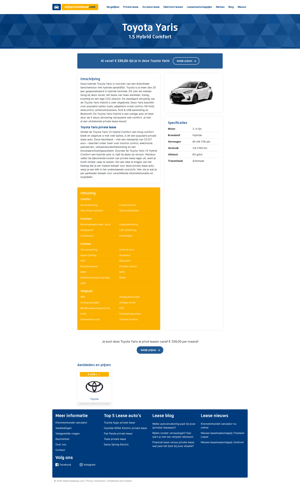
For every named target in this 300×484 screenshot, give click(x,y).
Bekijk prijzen (187, 61)
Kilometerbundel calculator (71, 422)
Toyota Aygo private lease (119, 422)
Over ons (60, 444)
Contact (60, 449)
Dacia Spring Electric (116, 444)
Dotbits (128, 480)
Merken (220, 7)
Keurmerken (62, 439)
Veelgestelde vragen (67, 433)
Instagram (89, 464)
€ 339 (94, 374)
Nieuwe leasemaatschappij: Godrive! (222, 442)
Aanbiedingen (63, 428)
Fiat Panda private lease (118, 433)
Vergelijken (113, 7)
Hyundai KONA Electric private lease (125, 428)
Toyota (94, 398)
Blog (231, 7)
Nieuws (242, 7)
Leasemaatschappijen (199, 7)
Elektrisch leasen (173, 7)
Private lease (130, 7)
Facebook (65, 464)
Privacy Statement (95, 480)
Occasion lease (151, 7)
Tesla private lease (115, 439)
